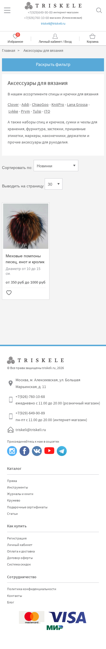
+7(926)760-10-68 (36, 18)
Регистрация (17, 538)
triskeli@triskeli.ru (53, 23)
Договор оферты (20, 558)
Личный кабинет (20, 545)
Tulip (37, 111)
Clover (13, 104)
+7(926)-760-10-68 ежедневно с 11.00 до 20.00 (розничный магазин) (58, 400)
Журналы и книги (20, 494)
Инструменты (17, 487)
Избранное (15, 41)
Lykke (13, 111)
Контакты (14, 596)
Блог (10, 602)
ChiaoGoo (40, 104)
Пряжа (12, 481)
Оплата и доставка (21, 551)
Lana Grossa (77, 104)
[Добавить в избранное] (9, 293)
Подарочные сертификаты (27, 507)
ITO (47, 111)
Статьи (12, 513)
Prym (25, 111)
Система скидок (19, 564)
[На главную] (53, 5)
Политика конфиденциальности (31, 589)
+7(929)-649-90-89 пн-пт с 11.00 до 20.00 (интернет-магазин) (51, 416)
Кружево (13, 500)
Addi (25, 104)
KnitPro (57, 104)
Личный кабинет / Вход (55, 41)
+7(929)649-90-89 (40, 12)
